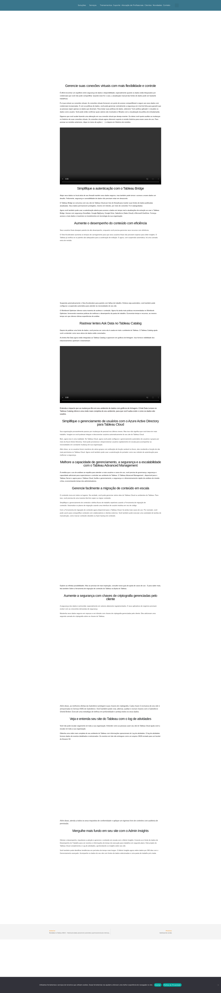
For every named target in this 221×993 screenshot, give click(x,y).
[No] (218, 985)
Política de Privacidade (172, 985)
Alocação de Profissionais (132, 5)
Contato (166, 5)
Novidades (157, 5)
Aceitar (157, 985)
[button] (177, 5)
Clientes (148, 5)
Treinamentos (106, 5)
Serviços (92, 5)
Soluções (82, 5)
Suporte (116, 5)
